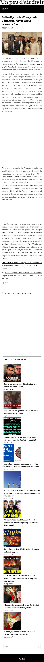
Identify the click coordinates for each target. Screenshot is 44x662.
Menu (5, 9)
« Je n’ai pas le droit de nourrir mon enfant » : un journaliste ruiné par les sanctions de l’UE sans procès (22, 493)
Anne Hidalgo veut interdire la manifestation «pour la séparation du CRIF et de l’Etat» (22, 266)
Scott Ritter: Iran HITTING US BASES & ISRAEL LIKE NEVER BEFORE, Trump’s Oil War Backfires (21, 578)
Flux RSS (22, 659)
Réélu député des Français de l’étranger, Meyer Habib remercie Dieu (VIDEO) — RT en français (22, 276)
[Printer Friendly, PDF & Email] (8, 283)
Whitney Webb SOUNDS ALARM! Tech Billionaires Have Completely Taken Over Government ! (21, 522)
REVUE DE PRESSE (15, 359)
